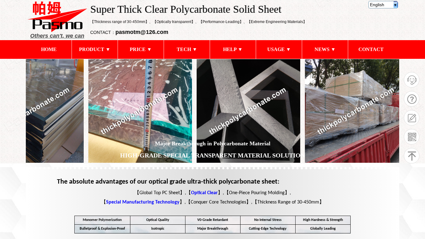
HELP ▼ (233, 49)
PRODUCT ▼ (94, 49)
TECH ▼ (187, 49)
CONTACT (371, 49)
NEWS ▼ (325, 49)
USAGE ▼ (279, 49)
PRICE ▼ (141, 49)
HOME (49, 49)
